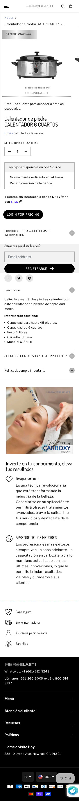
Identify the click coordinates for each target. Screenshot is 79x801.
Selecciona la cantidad (21, 143)
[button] (7, 6)
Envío (8, 133)
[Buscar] (63, 6)
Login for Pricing (23, 214)
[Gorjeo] (19, 278)
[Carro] (71, 6)
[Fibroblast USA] (39, 6)
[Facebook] (8, 278)
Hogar (8, 17)
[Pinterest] (29, 278)
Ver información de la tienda (31, 183)
